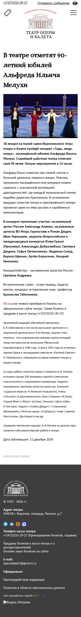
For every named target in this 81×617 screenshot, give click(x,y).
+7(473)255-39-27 (15, 3)
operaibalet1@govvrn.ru (19, 563)
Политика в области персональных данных (34, 588)
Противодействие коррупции (23, 580)
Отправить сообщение (54, 3)
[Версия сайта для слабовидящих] (75, 3)
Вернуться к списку (16, 456)
